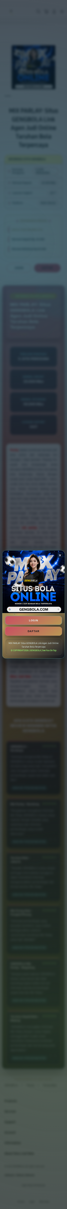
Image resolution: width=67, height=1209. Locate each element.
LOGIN (33, 620)
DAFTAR (33, 631)
